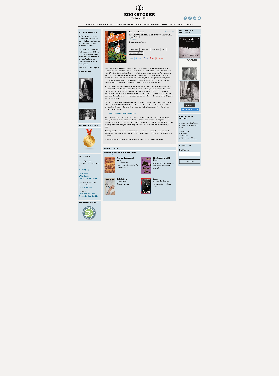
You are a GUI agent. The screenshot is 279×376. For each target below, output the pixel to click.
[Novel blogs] (89, 140)
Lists (172, 24)
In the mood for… (105, 24)
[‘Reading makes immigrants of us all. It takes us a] (189, 91)
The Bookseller (183, 135)
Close (172, 143)
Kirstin (141, 32)
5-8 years (133, 39)
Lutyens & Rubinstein (136, 53)
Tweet (139, 58)
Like (146, 58)
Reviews (90, 24)
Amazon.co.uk (134, 49)
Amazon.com (145, 49)
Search (189, 24)
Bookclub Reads (125, 24)
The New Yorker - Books (186, 137)
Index (138, 24)
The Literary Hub (184, 131)
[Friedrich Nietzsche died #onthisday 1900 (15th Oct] (189, 47)
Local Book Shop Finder (87, 194)
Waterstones (155, 49)
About (180, 24)
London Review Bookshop (88, 178)
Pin (153, 58)
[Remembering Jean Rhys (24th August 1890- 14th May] (189, 69)
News (164, 24)
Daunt (163, 49)
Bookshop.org (84, 169)
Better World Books (86, 187)
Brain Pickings (183, 133)
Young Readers (151, 24)
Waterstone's (84, 176)
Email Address (184, 150)
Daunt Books (83, 174)
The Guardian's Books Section (188, 139)
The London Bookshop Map (88, 196)
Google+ (161, 58)
